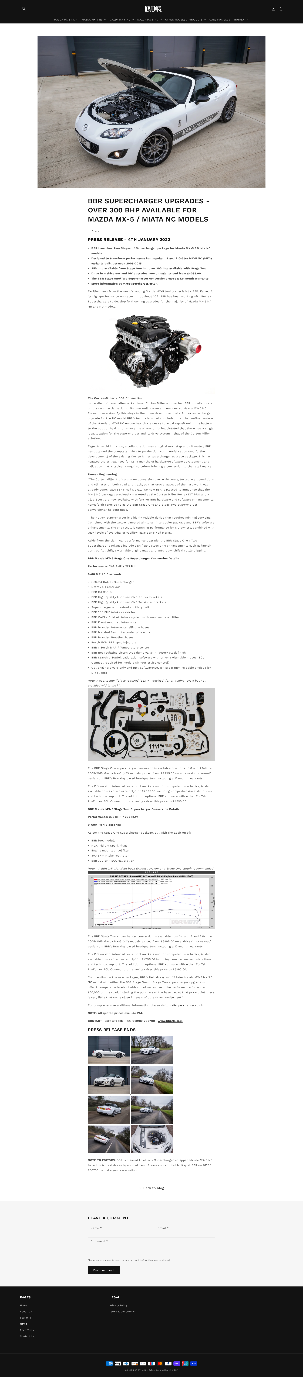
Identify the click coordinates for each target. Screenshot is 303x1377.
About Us (26, 1311)
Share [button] (95, 231)
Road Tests (27, 1330)
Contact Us (27, 1336)
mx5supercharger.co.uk (140, 283)
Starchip (25, 1317)
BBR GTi (137, 1370)
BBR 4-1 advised (152, 680)
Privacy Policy (118, 1305)
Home (23, 1305)
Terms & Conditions (122, 1311)
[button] (66, 19)
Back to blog (153, 1188)
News (23, 1323)
